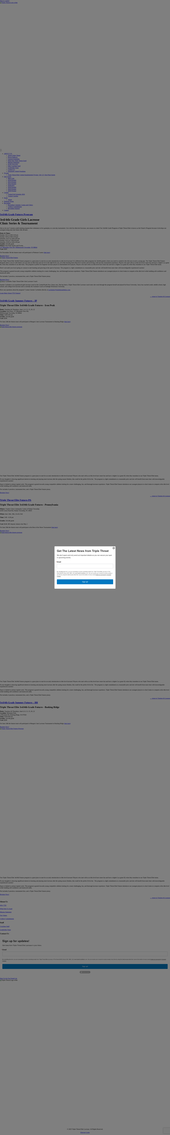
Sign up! (85, 582)
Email (59, 562)
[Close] (114, 548)
